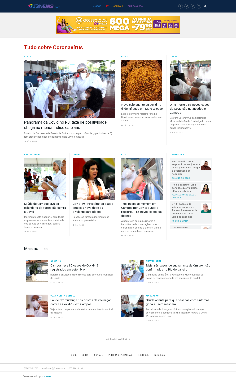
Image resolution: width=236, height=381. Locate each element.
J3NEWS (97, 6)
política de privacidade (121, 355)
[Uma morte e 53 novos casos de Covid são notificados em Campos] (191, 80)
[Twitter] (186, 6)
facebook (144, 355)
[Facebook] (180, 6)
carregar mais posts (118, 339)
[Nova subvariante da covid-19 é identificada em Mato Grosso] (142, 80)
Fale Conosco (135, 6)
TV (107, 6)
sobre (86, 355)
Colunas (118, 6)
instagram (159, 355)
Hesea (47, 376)
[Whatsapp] (199, 6)
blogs (74, 355)
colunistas (177, 155)
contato (98, 355)
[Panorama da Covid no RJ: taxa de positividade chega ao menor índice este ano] (69, 89)
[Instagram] (193, 6)
